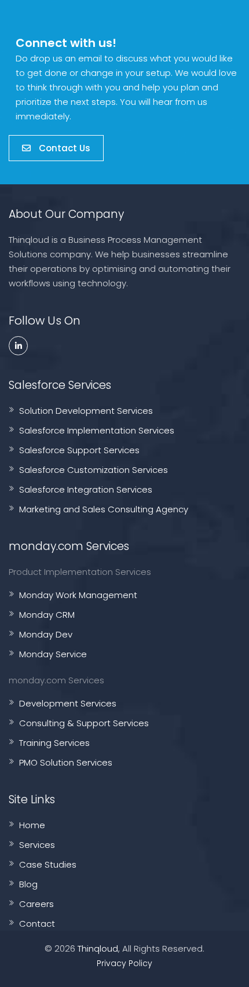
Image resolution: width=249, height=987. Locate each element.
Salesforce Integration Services (85, 489)
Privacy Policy (124, 963)
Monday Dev (45, 634)
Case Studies (47, 864)
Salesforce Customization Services (93, 470)
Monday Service (53, 654)
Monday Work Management (78, 595)
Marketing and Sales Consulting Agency (103, 509)
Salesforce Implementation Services (96, 430)
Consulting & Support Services (84, 723)
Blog (28, 884)
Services (37, 845)
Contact (37, 923)
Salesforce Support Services (79, 450)
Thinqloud (98, 948)
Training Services (54, 743)
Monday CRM (47, 615)
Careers (36, 904)
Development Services (67, 703)
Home (32, 825)
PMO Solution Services (65, 762)
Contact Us (63, 148)
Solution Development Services (86, 411)
